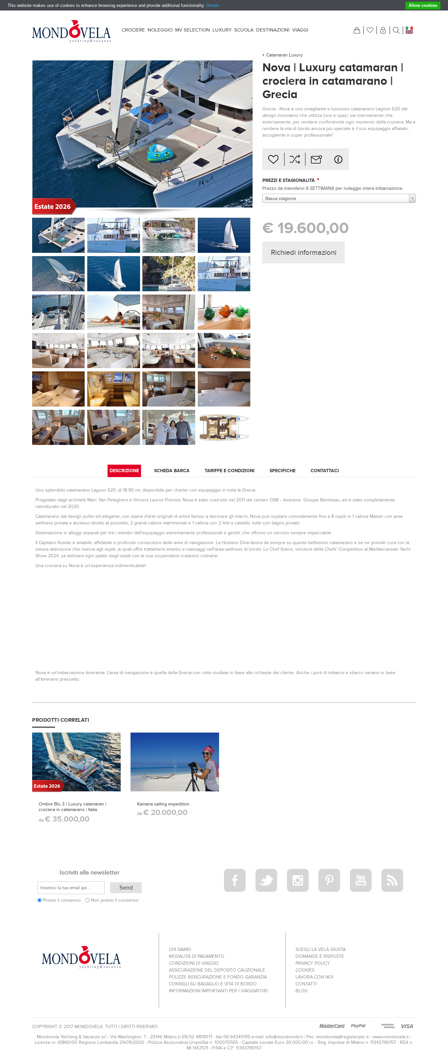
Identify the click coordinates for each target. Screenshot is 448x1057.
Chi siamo (180, 949)
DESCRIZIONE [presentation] (124, 470)
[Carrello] (356, 30)
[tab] (124, 471)
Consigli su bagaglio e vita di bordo (213, 984)
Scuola (244, 30)
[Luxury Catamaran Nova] (58, 235)
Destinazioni (273, 30)
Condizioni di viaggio (194, 963)
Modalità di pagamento (196, 956)
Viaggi (300, 30)
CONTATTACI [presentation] (325, 470)
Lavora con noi (314, 977)
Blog (301, 991)
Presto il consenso (62, 900)
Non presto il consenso (114, 900)
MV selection (192, 30)
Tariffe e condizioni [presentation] (230, 470)
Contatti (305, 984)
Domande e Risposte (319, 956)
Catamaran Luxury (284, 55)
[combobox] (339, 198)
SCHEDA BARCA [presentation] (172, 470)
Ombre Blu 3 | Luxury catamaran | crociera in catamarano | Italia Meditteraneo (72, 809)
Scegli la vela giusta (320, 949)
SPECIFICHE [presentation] (282, 470)
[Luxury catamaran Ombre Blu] (76, 762)
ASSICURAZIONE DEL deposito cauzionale (217, 970)
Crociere (133, 30)
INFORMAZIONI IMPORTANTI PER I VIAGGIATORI (218, 991)
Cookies (305, 970)
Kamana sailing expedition (163, 804)
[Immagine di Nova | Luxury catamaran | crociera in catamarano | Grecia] (58, 312)
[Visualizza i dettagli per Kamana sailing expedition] (175, 762)
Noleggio (160, 30)
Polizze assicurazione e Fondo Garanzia (218, 977)
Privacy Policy (312, 963)
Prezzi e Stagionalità (289, 180)
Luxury (222, 30)
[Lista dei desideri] (370, 30)
